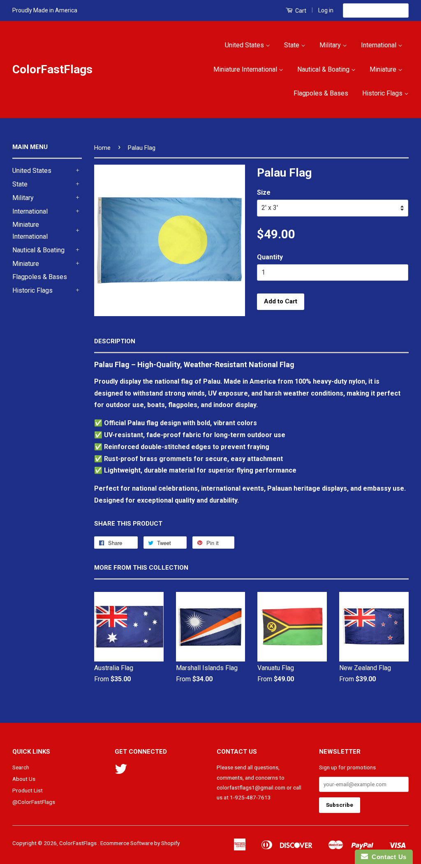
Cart (300, 10)
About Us (23, 779)
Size (264, 192)
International (379, 45)
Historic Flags (383, 93)
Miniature (384, 69)
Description (114, 341)
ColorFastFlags (52, 69)
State (292, 45)
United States (245, 45)
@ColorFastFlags (33, 802)
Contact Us (387, 856)
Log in (325, 10)
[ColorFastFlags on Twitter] (121, 772)
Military (330, 45)
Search (20, 767)
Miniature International (246, 69)
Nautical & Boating (324, 69)
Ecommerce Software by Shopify (140, 843)
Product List (27, 790)
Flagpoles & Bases (321, 93)
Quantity (270, 257)
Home (102, 147)
